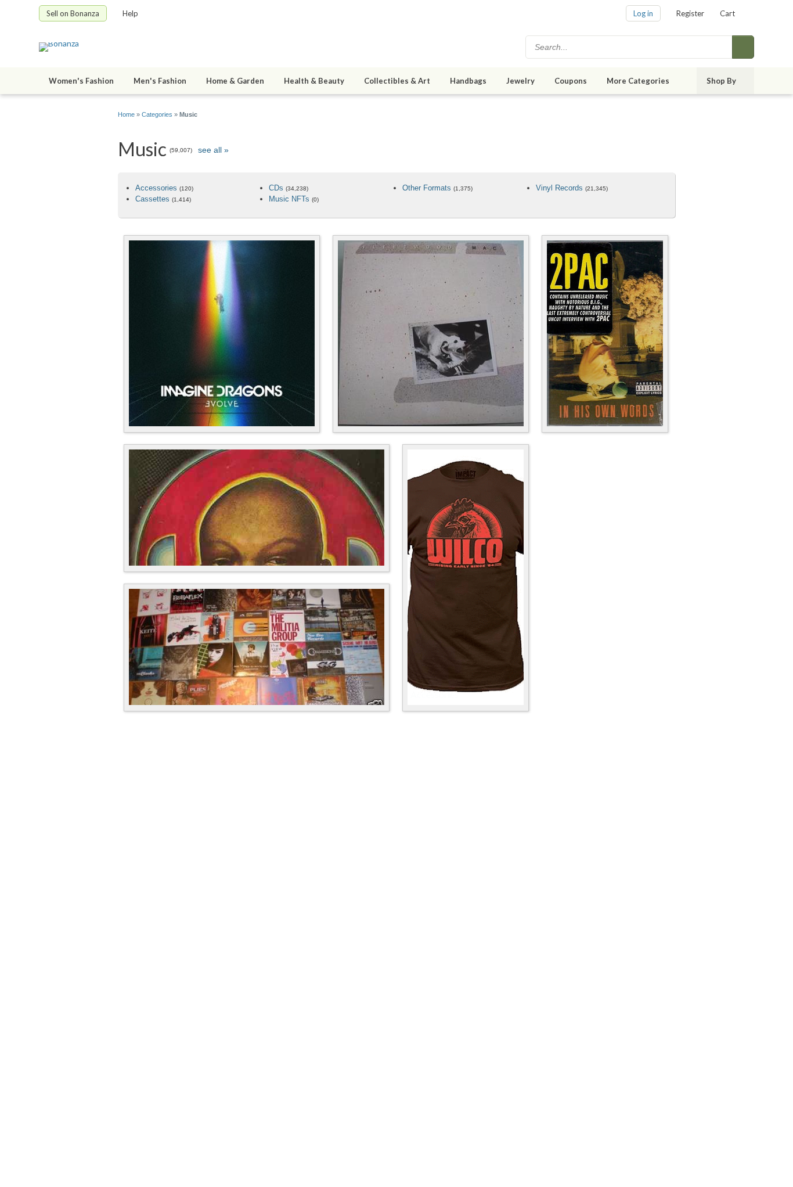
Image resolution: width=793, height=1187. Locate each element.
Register (690, 13)
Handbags (468, 80)
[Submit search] (743, 47)
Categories (157, 114)
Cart (727, 13)
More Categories (638, 80)
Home (126, 114)
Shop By (721, 80)
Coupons (570, 80)
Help (130, 13)
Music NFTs (289, 199)
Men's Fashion (160, 80)
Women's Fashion (81, 80)
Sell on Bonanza (72, 13)
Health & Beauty (314, 80)
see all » (213, 149)
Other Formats (426, 188)
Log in (643, 13)
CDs (276, 188)
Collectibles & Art (397, 80)
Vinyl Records (559, 188)
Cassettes (152, 199)
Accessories (156, 188)
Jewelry (520, 80)
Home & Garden (235, 80)
